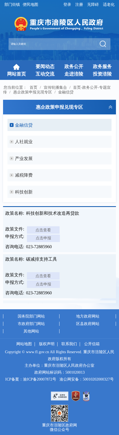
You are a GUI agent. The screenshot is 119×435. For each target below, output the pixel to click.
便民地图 (30, 4)
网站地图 (24, 344)
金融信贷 (66, 92)
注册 (79, 4)
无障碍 (93, 4)
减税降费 (24, 175)
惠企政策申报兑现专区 (32, 92)
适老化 (109, 4)
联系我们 (69, 344)
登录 (67, 4)
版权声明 (47, 344)
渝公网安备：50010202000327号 (87, 379)
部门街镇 (12, 4)
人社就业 (24, 141)
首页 (33, 87)
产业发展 (24, 158)
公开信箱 (92, 344)
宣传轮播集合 (55, 87)
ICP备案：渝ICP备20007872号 (30, 379)
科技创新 (24, 192)
